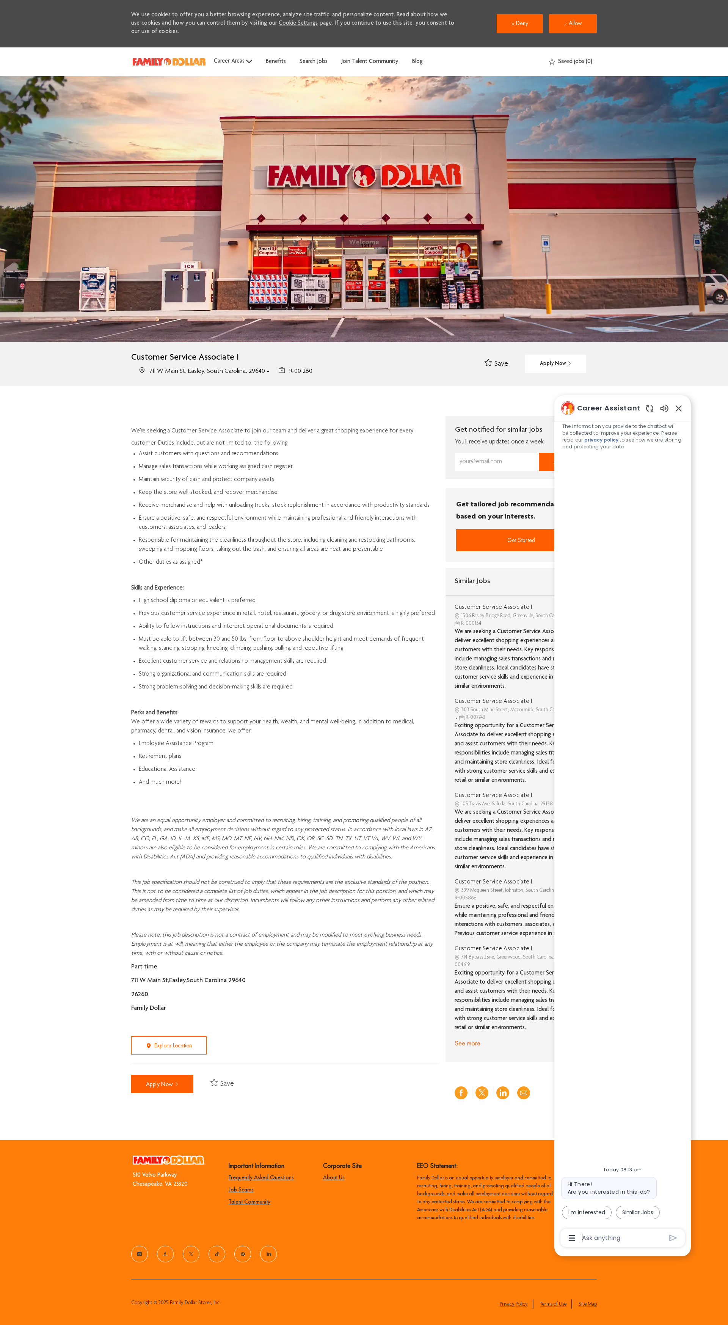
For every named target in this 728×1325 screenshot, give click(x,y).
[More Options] (572, 1238)
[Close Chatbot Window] (679, 408)
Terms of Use (553, 1304)
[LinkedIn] (268, 1254)
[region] (622, 822)
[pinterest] (242, 1254)
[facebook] (165, 1254)
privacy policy (601, 440)
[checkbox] (496, 364)
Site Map (588, 1304)
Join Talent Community (370, 62)
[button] (555, 364)
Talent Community (249, 1201)
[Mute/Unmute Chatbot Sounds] (664, 407)
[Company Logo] (169, 62)
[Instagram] (139, 1254)
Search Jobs (314, 62)
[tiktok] (217, 1254)
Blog (417, 62)
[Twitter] (191, 1254)
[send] (673, 1238)
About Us (334, 1177)
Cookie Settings (298, 23)
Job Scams (241, 1189)
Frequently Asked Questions (261, 1177)
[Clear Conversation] (649, 408)
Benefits (276, 62)
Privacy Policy (514, 1304)
